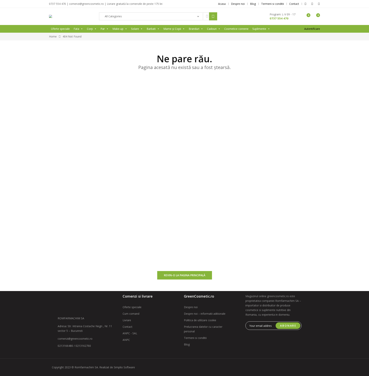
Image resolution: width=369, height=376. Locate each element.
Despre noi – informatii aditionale (204, 313)
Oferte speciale (60, 29)
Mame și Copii (172, 29)
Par (103, 29)
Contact (127, 327)
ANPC (126, 340)
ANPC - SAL (130, 333)
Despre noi (191, 307)
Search (213, 16)
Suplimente (259, 29)
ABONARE (288, 325)
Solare (135, 29)
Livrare (127, 320)
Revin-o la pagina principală (184, 275)
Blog (187, 344)
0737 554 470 (279, 18)
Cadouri (212, 29)
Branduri (194, 29)
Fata (76, 29)
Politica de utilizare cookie (200, 320)
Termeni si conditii (195, 338)
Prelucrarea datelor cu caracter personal (203, 329)
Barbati (151, 29)
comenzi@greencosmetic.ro (75, 338)
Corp (90, 29)
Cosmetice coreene (236, 29)
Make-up (117, 29)
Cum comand (131, 313)
